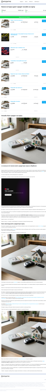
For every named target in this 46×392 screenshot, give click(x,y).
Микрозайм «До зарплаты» (16, 87)
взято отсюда (40, 226)
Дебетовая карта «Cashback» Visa (18, 47)
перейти (14, 229)
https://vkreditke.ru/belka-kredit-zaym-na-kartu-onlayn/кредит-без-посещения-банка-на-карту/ (22, 303)
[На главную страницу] (6, 1)
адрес (44, 361)
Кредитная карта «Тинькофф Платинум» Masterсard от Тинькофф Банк (22, 34)
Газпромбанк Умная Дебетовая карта (19, 60)
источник (15, 282)
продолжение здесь (21, 358)
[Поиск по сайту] (44, 1)
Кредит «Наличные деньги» (17, 20)
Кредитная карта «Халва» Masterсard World (20, 73)
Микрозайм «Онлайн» (15, 101)
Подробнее (17, 70)
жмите (43, 171)
